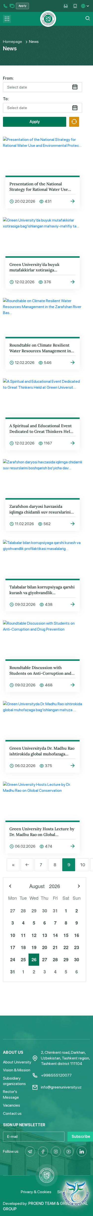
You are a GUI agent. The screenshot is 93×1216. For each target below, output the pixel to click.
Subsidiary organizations (14, 1081)
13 (44, 935)
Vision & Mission (16, 1070)
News (34, 41)
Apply (35, 121)
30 (44, 910)
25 (23, 959)
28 (23, 910)
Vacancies (11, 1105)
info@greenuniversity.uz (61, 1087)
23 (76, 947)
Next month (79, 886)
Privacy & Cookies (36, 1191)
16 (76, 935)
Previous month (10, 886)
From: (8, 78)
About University (17, 1062)
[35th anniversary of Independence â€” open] (76, 1193)
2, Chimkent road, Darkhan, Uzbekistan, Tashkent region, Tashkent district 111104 (65, 1058)
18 (23, 947)
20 (44, 947)
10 (82, 864)
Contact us (12, 1113)
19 (33, 947)
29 (33, 910)
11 (23, 935)
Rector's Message (11, 1094)
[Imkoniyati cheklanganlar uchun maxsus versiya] (66, 6)
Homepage (12, 41)
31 (55, 910)
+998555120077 (56, 1075)
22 (65, 947)
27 (12, 910)
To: (6, 98)
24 (12, 959)
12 (33, 935)
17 (12, 947)
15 (65, 935)
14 (55, 935)
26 (33, 959)
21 (55, 947)
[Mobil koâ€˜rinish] (75, 6)
